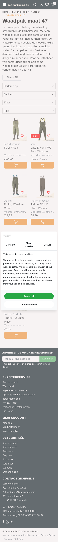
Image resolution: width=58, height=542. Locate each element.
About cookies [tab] (29, 245)
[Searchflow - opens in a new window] (51, 235)
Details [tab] (47, 244)
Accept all (29, 296)
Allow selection (29, 304)
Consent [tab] (10, 244)
